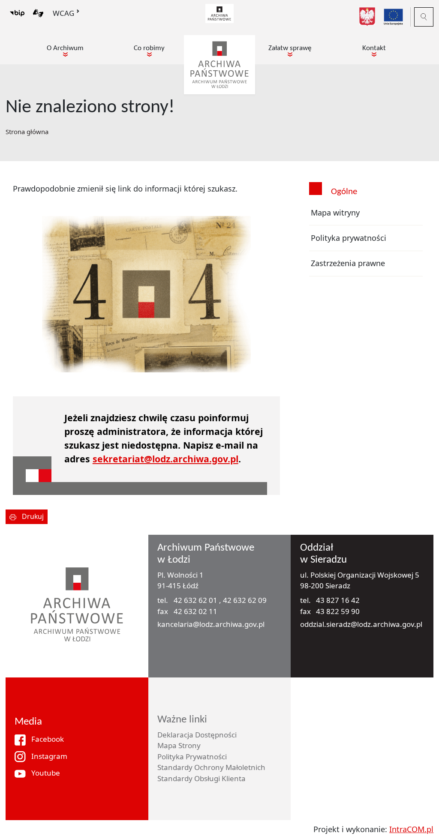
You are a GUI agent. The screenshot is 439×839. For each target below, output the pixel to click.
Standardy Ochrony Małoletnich (211, 767)
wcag (63, 13)
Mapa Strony (179, 745)
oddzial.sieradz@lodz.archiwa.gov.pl (361, 624)
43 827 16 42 (338, 600)
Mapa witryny (335, 212)
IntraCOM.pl (411, 829)
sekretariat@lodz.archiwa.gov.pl (165, 458)
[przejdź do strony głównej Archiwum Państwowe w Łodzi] (219, 64)
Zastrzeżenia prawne (348, 263)
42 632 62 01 (196, 600)
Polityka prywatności (348, 238)
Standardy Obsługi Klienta (201, 778)
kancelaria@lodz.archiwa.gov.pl (211, 624)
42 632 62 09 (245, 600)
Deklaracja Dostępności (197, 735)
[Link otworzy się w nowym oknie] (219, 12)
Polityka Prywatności (192, 756)
